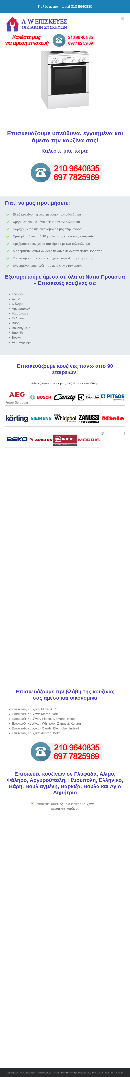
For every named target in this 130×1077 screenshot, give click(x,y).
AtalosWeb (70, 1073)
